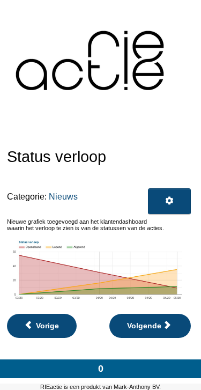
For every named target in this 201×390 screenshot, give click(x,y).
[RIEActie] (92, 59)
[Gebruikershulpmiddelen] (169, 201)
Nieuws (63, 196)
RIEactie (51, 387)
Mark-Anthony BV (136, 387)
